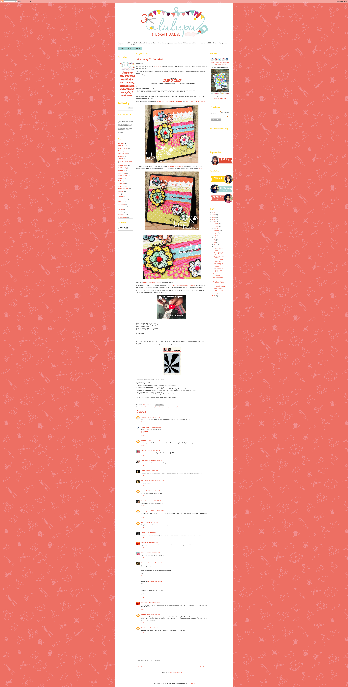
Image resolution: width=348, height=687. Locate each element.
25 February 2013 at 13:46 (155, 563)
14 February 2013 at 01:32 (154, 532)
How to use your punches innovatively (219, 285)
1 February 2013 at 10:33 (154, 427)
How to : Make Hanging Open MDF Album (219, 253)
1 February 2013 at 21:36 (154, 490)
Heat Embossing (122, 168)
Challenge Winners (123, 148)
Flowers (143, 407)
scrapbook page (122, 217)
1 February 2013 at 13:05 (156, 460)
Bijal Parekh (144, 563)
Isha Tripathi (144, 490)
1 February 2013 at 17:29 (157, 480)
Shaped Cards (122, 186)
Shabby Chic (121, 183)
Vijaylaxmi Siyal (145, 460)
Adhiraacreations (145, 431)
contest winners (122, 207)
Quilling (120, 181)
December (216, 223)
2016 (213, 215)
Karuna (143, 470)
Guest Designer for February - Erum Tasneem (218, 265)
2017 (213, 212)
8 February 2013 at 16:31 (151, 522)
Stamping (173, 407)
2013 (213, 221)
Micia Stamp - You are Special (175, 166)
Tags (119, 194)
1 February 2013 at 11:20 (153, 440)
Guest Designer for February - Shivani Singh (218, 270)
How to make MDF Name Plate (218, 260)
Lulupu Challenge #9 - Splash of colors (218, 289)
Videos (138, 48)
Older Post (203, 667)
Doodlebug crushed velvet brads (151, 282)
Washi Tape (121, 201)
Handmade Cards (149, 407)
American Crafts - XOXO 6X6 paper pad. (195, 101)
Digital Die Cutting (123, 153)
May (215, 240)
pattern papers (167, 407)
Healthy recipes (145, 432)
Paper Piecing (158, 407)
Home (122, 48)
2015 (213, 217)
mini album (121, 212)
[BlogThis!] (158, 405)
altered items (121, 204)
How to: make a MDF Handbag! (218, 257)
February (216, 246)
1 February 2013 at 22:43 (154, 501)
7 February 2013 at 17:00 (157, 511)
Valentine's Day (122, 199)
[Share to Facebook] (161, 405)
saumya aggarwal (146, 511)
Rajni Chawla (144, 627)
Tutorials (179, 407)
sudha (142, 522)
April (215, 242)
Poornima (143, 450)
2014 (213, 219)
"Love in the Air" (157, 66)
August (216, 233)
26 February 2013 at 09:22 (155, 581)
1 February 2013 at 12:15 (153, 450)
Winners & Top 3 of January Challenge (218, 282)
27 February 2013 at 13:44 (153, 614)
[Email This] (156, 405)
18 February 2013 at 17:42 (153, 542)
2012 (213, 296)
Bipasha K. (144, 532)
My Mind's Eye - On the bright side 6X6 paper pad (169, 101)
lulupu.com (192, 285)
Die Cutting (121, 151)
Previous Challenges (220, 98)
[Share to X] (159, 405)
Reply (142, 421)
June (215, 237)
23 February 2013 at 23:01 (154, 552)
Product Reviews (122, 175)
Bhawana (143, 542)
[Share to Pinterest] (163, 405)
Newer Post (141, 667)
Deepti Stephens (145, 480)
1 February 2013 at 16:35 (151, 470)
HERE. (200, 168)
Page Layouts (122, 170)
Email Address (219, 114)
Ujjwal (144, 404)
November (216, 226)
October (216, 228)
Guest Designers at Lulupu (125, 161)
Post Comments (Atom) (175, 672)
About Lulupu (121, 145)
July (215, 235)
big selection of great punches (180, 285)
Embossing (121, 156)
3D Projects (121, 143)
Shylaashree (144, 427)
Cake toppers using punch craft (218, 274)
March (215, 244)
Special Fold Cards (123, 188)
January (216, 293)
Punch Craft (121, 178)
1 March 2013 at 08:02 (154, 627)
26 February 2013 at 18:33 (153, 602)
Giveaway (120, 158)
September (217, 230)
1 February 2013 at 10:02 (153, 417)
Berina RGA (144, 501)
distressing (121, 209)
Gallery (130, 48)
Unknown (143, 417)
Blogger (193, 683)
